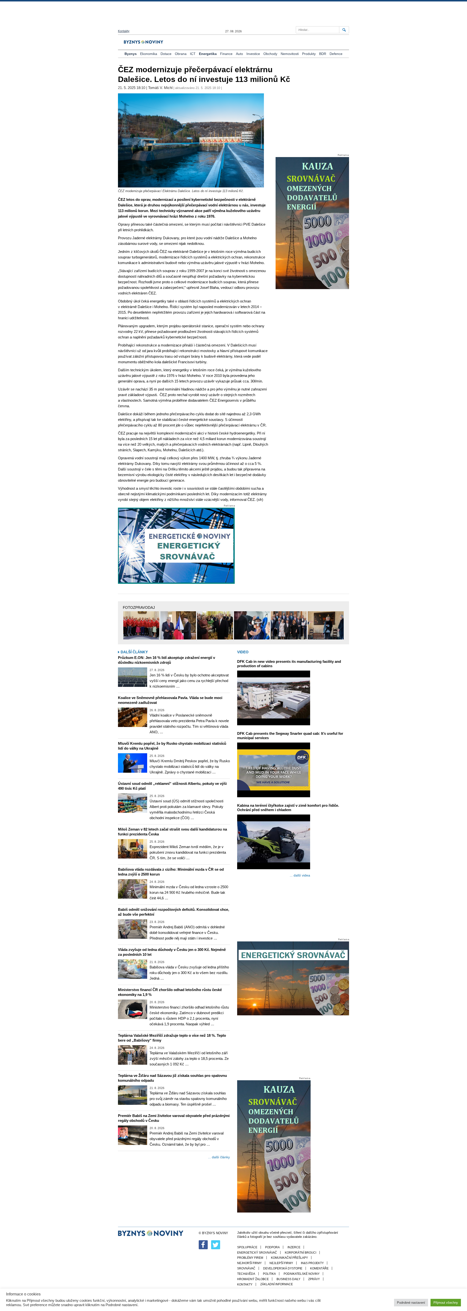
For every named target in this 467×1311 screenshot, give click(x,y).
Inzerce (293, 1247)
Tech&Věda (246, 1274)
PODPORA (272, 1247)
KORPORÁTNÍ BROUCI (300, 1252)
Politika (269, 1274)
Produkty (309, 54)
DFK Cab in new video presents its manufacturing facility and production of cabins (289, 663)
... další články (219, 1157)
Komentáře (319, 1268)
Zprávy (314, 1279)
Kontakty (123, 31)
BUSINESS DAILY (288, 1279)
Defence (336, 54)
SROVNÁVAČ (246, 1268)
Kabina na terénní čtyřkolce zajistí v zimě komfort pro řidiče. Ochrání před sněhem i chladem (288, 807)
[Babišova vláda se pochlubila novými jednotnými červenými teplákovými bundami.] (141, 625)
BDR (322, 54)
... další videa (300, 875)
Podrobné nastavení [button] (411, 1302)
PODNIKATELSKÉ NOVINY (302, 1274)
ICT (193, 54)
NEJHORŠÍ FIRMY (249, 1263)
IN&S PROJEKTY (312, 1263)
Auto (239, 54)
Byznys (131, 54)
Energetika (208, 54)
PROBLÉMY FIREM (250, 1257)
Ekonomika (148, 54)
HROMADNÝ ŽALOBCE (253, 1279)
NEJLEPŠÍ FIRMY (281, 1263)
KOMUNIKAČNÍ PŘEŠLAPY (289, 1257)
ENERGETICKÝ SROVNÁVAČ (257, 1252)
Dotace (166, 54)
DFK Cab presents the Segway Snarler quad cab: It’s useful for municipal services (290, 735)
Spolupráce (247, 1247)
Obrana (181, 54)
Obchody (270, 54)
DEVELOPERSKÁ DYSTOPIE (282, 1268)
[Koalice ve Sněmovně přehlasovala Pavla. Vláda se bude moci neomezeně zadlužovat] (132, 717)
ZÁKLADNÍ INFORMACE (276, 1284)
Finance (226, 54)
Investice (253, 54)
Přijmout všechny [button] (445, 1302)
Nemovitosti (290, 54)
